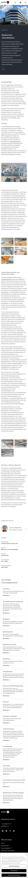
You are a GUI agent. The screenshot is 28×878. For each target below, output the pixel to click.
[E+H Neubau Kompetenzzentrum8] (20, 443)
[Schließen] (26, 854)
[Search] (15, 2)
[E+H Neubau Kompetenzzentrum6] (20, 242)
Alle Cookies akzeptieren (14, 875)
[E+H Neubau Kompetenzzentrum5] (7, 251)
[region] (14, 865)
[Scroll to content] (3, 69)
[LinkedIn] (2, 831)
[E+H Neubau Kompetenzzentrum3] (20, 251)
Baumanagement (15, 141)
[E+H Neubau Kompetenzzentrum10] (7, 443)
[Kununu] (6, 831)
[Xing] (10, 831)
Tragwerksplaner (6, 279)
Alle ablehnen (14, 870)
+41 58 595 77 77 (6, 824)
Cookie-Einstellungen (14, 866)
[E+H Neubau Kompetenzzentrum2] (7, 260)
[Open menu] (25, 2)
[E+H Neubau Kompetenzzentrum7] (7, 242)
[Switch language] (20, 2)
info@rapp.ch (5, 826)
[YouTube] (13, 831)
